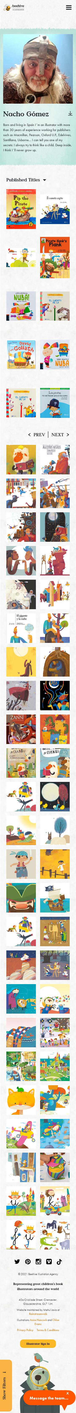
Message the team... (49, 1398)
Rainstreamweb (38, 1314)
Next (58, 434)
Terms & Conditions (48, 1330)
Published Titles (23, 180)
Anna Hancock (38, 1320)
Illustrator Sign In (38, 1344)
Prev (39, 434)
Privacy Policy (25, 1330)
